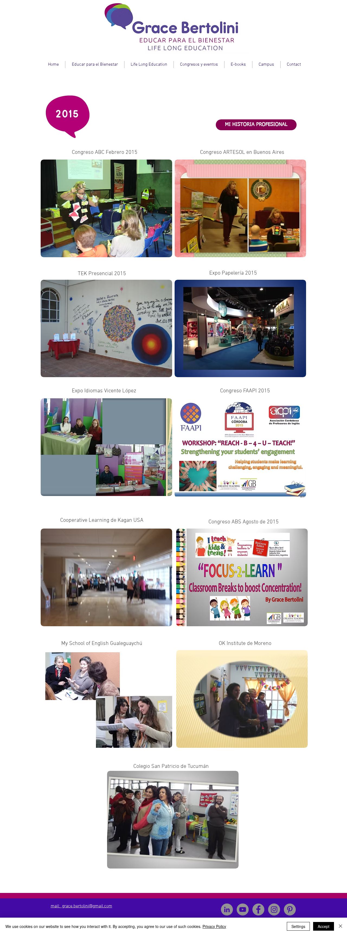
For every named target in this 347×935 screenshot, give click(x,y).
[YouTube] (243, 909)
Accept (323, 926)
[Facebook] (258, 909)
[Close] (340, 926)
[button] (106, 208)
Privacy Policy (214, 926)
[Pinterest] (290, 909)
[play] (157, 164)
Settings (298, 926)
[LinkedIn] (227, 909)
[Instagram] (274, 909)
